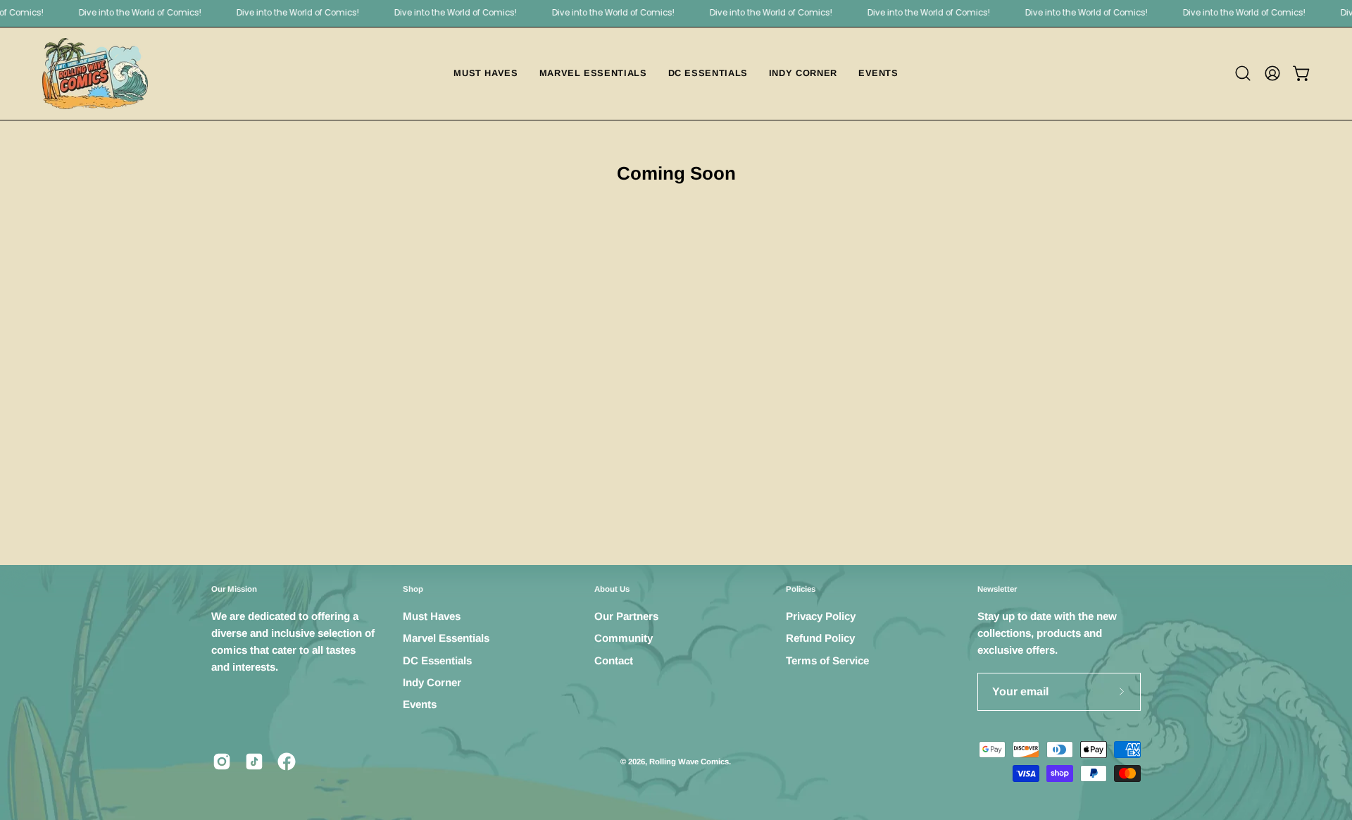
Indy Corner (432, 682)
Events (420, 705)
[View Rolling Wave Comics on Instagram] (221, 761)
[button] (1243, 73)
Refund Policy (820, 639)
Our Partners (626, 616)
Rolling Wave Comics (689, 761)
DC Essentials (437, 660)
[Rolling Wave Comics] (95, 73)
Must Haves (432, 616)
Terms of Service (827, 660)
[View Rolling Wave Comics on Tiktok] (254, 761)
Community (623, 639)
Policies (800, 589)
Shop (413, 589)
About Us (612, 589)
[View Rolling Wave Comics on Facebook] (286, 761)
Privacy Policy (821, 616)
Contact (613, 660)
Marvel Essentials (446, 639)
